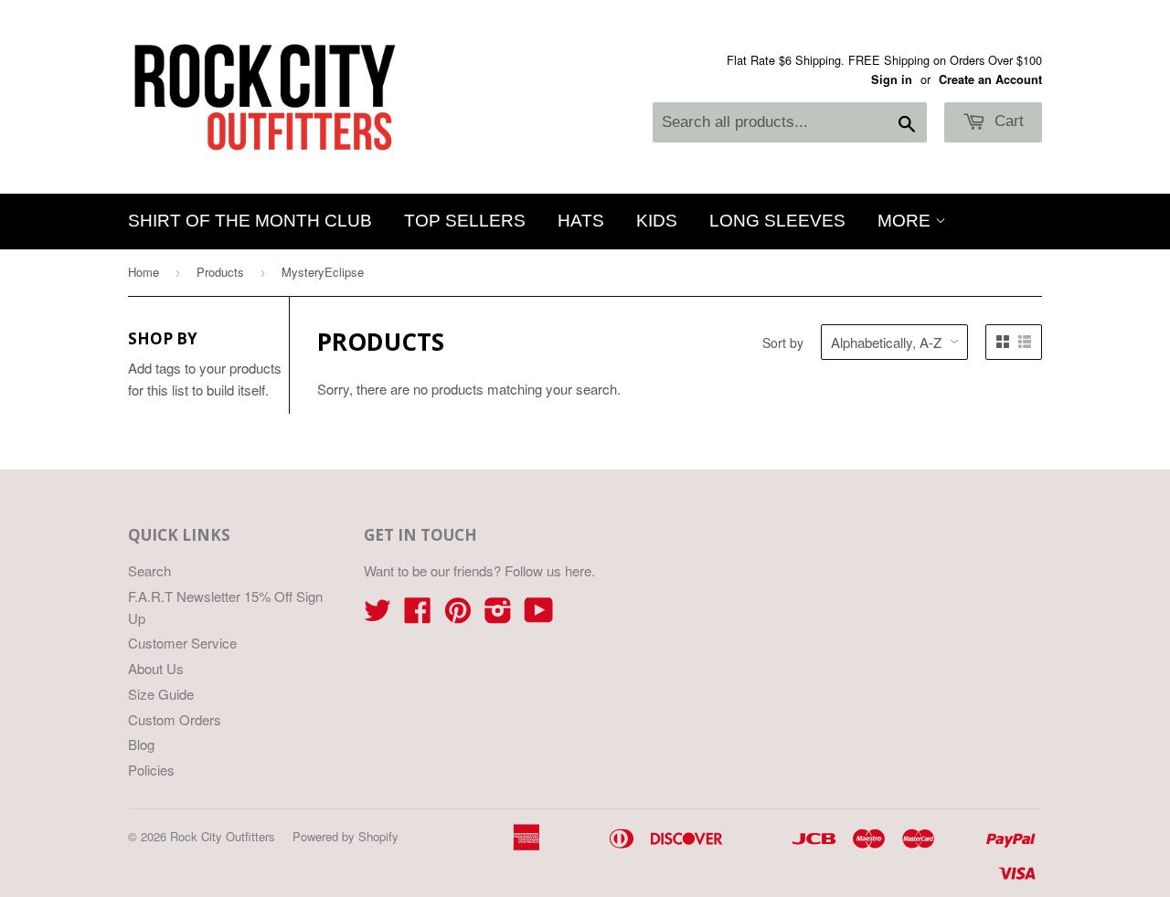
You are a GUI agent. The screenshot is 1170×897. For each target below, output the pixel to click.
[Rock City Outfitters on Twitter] (377, 615)
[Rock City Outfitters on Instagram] (498, 615)
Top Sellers (465, 220)
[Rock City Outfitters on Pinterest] (458, 615)
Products (220, 271)
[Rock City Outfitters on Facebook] (417, 615)
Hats (581, 220)
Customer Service (182, 642)
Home (143, 271)
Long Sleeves (777, 220)
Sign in (891, 79)
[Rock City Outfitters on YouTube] (539, 615)
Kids (656, 220)
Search (149, 570)
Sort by (782, 342)
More (906, 220)
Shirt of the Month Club (250, 220)
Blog (141, 744)
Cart (1007, 121)
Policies (151, 769)
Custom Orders (174, 719)
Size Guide (161, 693)
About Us (156, 668)
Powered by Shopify (345, 836)
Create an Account (990, 79)
